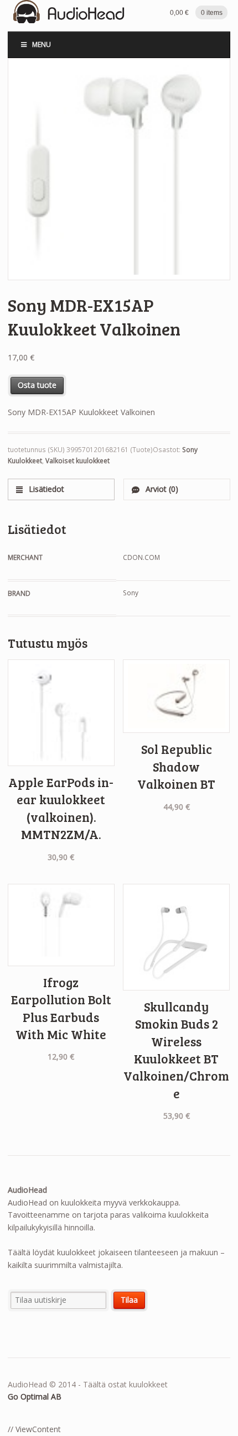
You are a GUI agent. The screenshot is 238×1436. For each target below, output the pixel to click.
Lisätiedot (45, 489)
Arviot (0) (160, 489)
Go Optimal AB (34, 1396)
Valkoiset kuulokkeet (77, 460)
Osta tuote (37, 385)
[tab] (61, 489)
